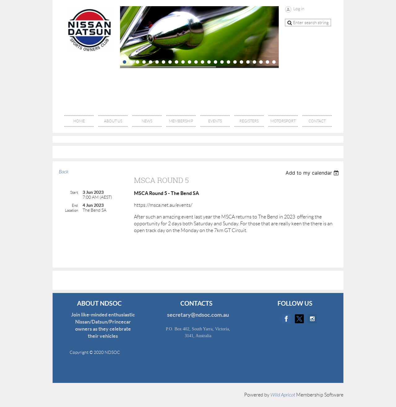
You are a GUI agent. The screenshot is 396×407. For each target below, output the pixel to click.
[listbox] (313, 172)
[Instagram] (312, 318)
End (75, 205)
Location (71, 210)
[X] (299, 318)
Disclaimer (96, 364)
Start (74, 192)
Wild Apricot (282, 395)
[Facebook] (286, 318)
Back (63, 172)
